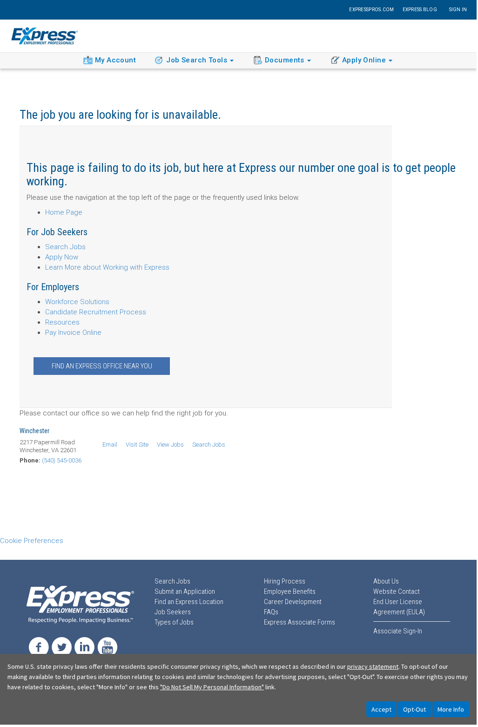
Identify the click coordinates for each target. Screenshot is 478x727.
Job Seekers (173, 612)
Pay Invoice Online (73, 332)
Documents (284, 60)
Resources (62, 322)
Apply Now (61, 257)
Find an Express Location (189, 602)
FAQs (271, 612)
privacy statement (372, 666)
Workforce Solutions (77, 302)
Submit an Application (185, 591)
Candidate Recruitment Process (95, 312)
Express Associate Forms (299, 622)
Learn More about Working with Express (107, 267)
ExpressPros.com (371, 9)
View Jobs (170, 444)
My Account (115, 60)
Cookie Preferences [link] (31, 541)
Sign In (458, 9)
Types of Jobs (174, 622)
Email (109, 444)
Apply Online (364, 60)
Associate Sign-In (397, 631)
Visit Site (137, 444)
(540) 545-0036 (61, 460)
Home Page (63, 212)
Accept (381, 709)
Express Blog (420, 9)
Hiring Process (284, 581)
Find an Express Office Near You (102, 366)
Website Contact (396, 591)
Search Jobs (65, 247)
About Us (386, 581)
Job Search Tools (196, 60)
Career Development (293, 602)
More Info (451, 709)
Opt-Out (414, 709)
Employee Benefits (290, 591)
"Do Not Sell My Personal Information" (212, 687)
